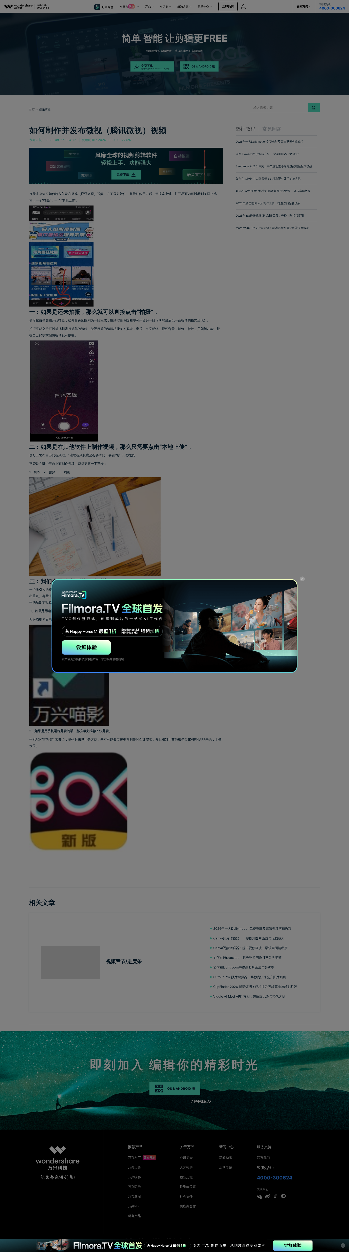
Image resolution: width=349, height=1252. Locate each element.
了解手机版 (198, 1101)
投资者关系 (188, 1187)
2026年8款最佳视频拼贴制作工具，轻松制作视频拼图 (270, 215)
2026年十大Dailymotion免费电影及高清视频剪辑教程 (269, 141)
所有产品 (134, 1216)
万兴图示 (134, 1187)
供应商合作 (188, 1206)
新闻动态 (225, 1158)
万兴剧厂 (135, 1158)
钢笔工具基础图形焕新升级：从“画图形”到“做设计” (267, 154)
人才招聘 (186, 1167)
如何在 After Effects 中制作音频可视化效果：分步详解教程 (273, 191)
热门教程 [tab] (245, 129)
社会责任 (186, 1196)
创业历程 (186, 1177)
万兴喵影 (134, 1177)
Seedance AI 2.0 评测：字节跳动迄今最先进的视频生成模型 (274, 166)
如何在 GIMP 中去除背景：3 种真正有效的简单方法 (268, 178)
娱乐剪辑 (44, 109)
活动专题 (225, 1167)
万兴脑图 (134, 1196)
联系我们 (263, 1158)
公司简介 (186, 1158)
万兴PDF (134, 1206)
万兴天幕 (134, 1167)
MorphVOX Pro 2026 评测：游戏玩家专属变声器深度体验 (272, 228)
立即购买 (228, 6)
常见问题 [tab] (272, 129)
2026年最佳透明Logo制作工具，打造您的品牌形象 (268, 203)
